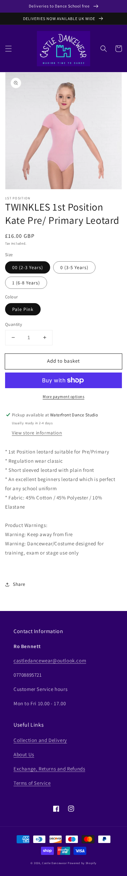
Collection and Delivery (40, 740)
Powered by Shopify (82, 863)
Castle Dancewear (54, 863)
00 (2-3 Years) (27, 267)
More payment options (63, 396)
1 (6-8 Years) (26, 283)
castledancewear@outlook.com (50, 660)
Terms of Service (32, 783)
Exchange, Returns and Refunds (49, 768)
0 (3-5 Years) (74, 267)
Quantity (13, 324)
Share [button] (19, 584)
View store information (37, 433)
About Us (24, 754)
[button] (8, 48)
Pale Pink (23, 309)
